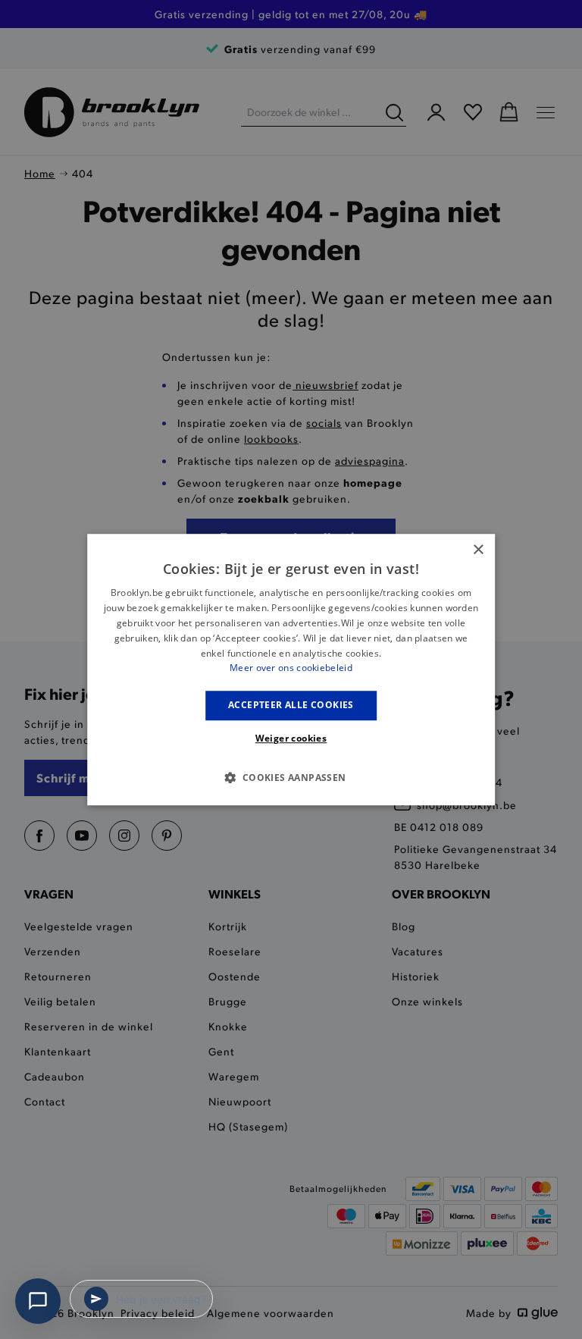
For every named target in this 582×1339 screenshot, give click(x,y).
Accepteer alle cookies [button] (291, 704)
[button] (291, 777)
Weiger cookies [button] (291, 738)
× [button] (477, 550)
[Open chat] (38, 1301)
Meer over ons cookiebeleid (291, 668)
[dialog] (291, 669)
